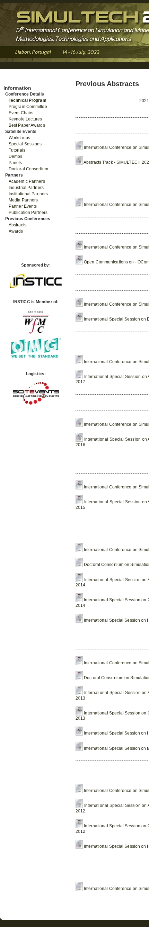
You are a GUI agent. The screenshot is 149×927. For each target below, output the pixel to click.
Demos (16, 156)
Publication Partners (28, 212)
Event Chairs (21, 112)
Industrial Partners (26, 187)
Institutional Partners (28, 193)
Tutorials (17, 150)
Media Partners (23, 200)
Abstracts (17, 225)
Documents (11, 78)
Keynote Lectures (25, 119)
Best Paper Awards (27, 125)
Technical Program (27, 100)
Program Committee (28, 106)
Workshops (19, 137)
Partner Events (23, 206)
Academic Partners (27, 181)
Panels (15, 162)
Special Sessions (25, 144)
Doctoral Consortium (28, 168)
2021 (144, 100)
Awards (16, 231)
